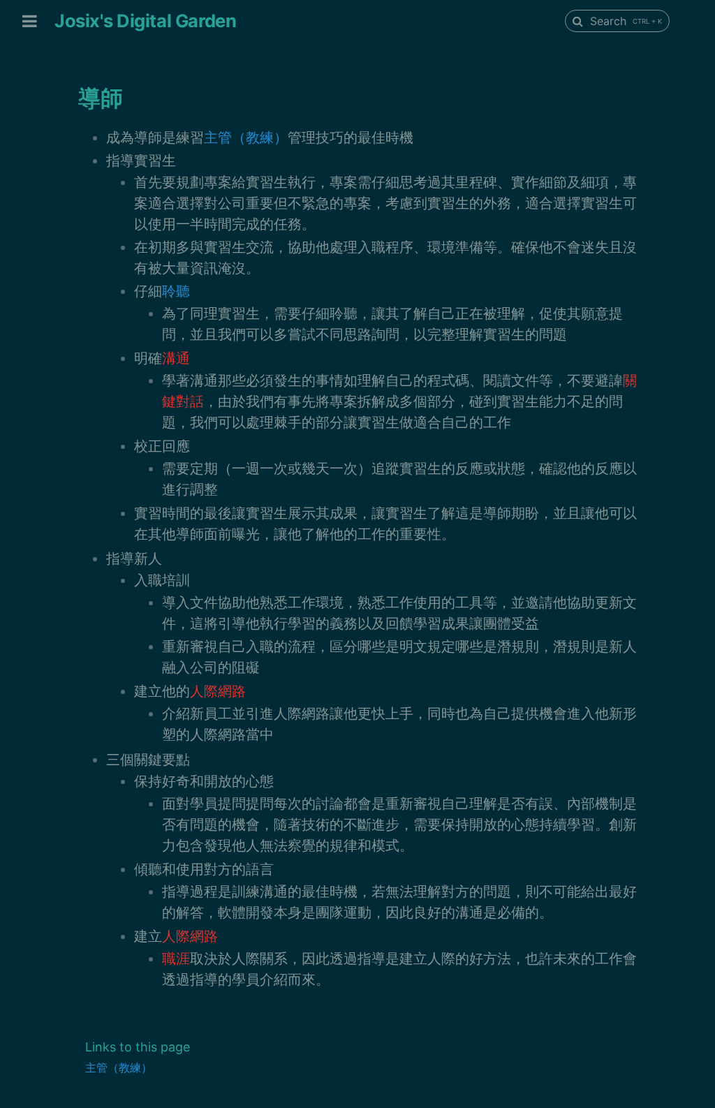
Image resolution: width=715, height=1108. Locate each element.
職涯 (176, 958)
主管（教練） (246, 137)
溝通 (176, 358)
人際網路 (218, 691)
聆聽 (176, 291)
